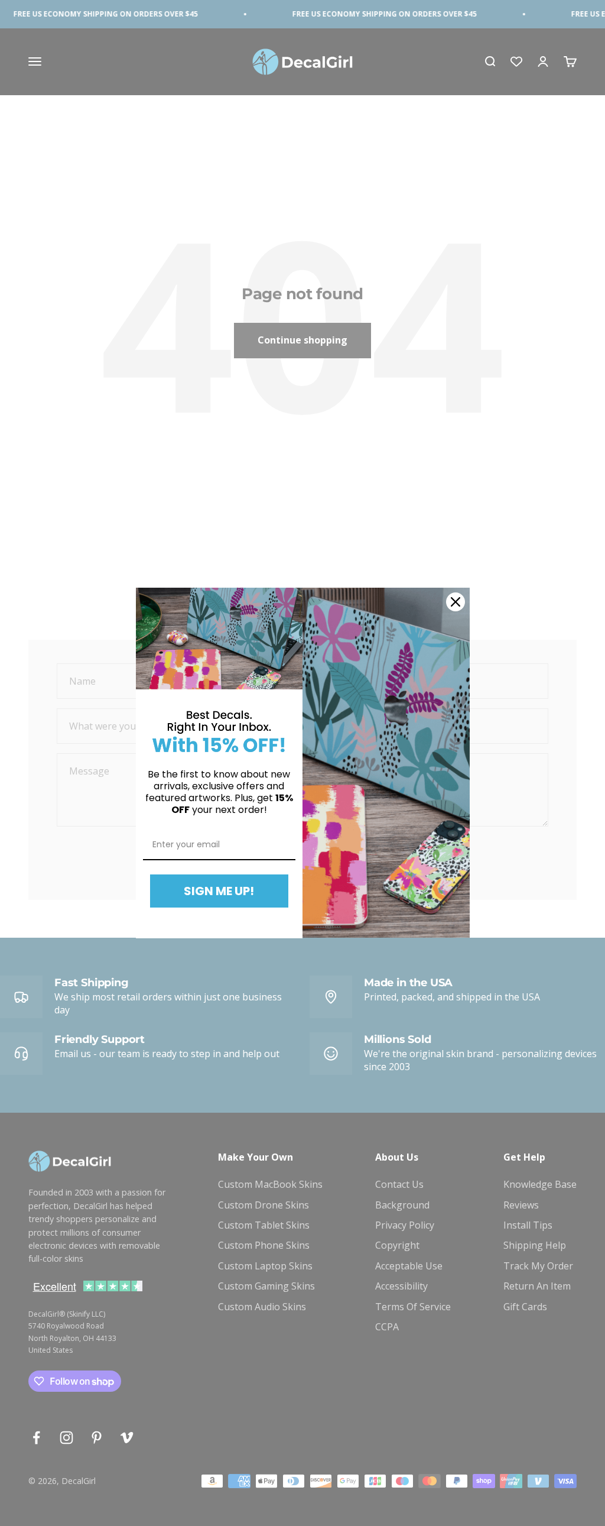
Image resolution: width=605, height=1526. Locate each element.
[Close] (455, 602)
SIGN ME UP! (219, 891)
